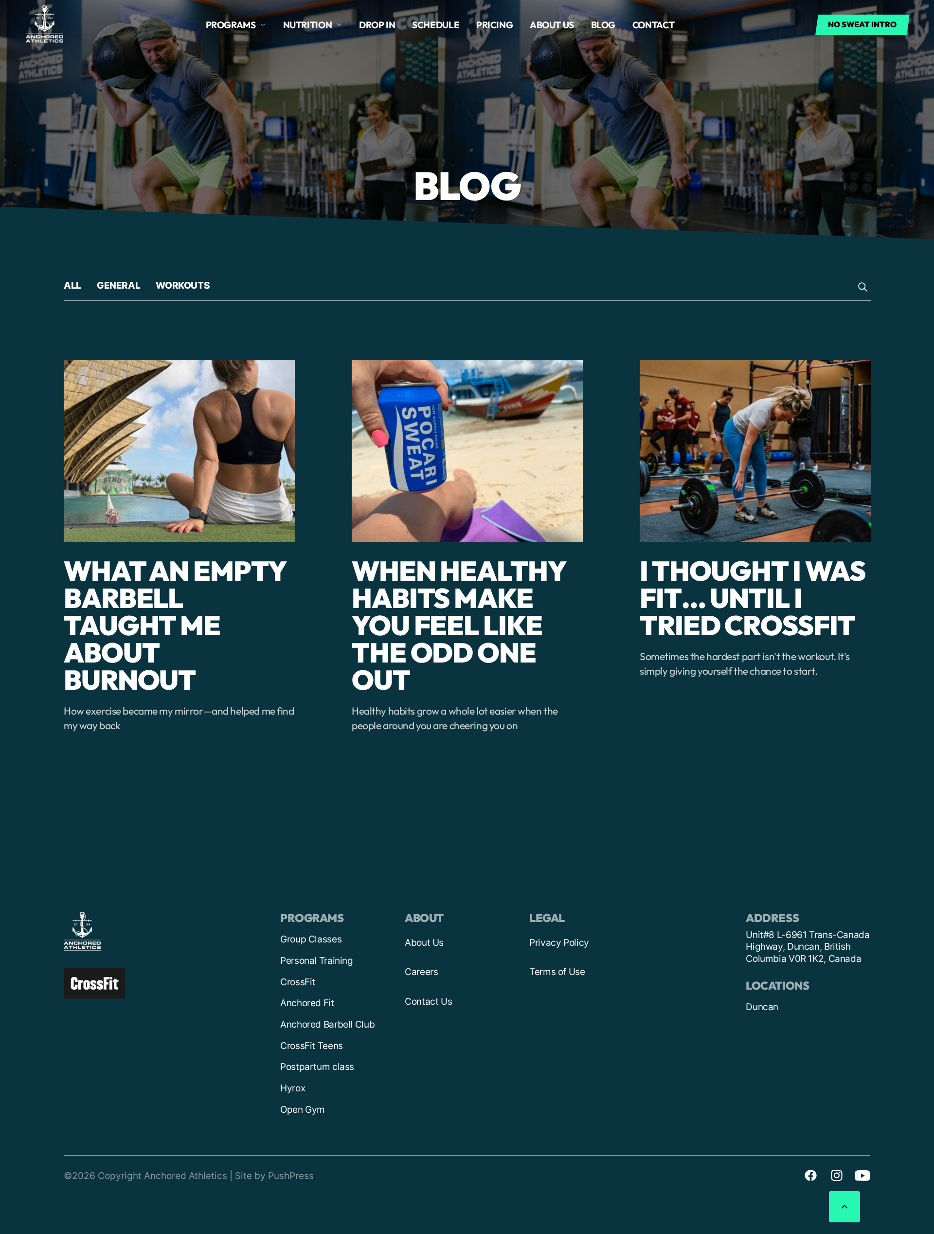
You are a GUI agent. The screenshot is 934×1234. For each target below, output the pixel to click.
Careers (421, 971)
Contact (653, 25)
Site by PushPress (274, 1175)
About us (552, 25)
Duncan (762, 1007)
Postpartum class (317, 1066)
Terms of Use (557, 971)
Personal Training (316, 960)
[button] (235, 25)
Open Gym (302, 1109)
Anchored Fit (307, 1003)
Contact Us (428, 1001)
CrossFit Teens (311, 1045)
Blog (603, 25)
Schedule (435, 25)
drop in (377, 25)
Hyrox (292, 1088)
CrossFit (297, 982)
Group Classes (310, 939)
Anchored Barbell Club (327, 1024)
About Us (424, 942)
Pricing (494, 25)
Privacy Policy (559, 942)
